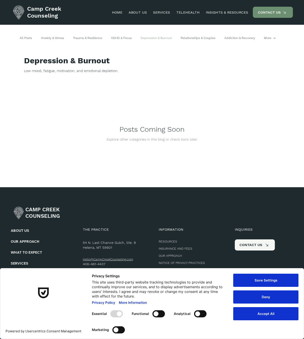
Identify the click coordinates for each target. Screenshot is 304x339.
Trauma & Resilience (87, 38)
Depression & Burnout (156, 38)
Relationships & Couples (198, 38)
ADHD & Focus (121, 38)
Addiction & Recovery (239, 38)
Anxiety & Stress (52, 38)
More (267, 38)
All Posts (26, 38)
